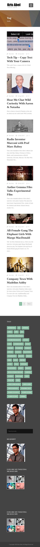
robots (28, 368)
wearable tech (26, 388)
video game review (14, 384)
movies (22, 360)
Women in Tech (12, 396)
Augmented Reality (14, 339)
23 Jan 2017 (21, 226)
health (21, 356)
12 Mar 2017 (21, 135)
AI (19, 327)
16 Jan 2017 (21, 275)
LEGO (15, 360)
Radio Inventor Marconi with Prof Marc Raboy (18, 143)
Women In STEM (26, 392)
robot (21, 368)
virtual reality (13, 388)
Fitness (10, 352)
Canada (25, 339)
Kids (9, 360)
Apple (10, 331)
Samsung (28, 372)
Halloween (27, 352)
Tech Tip (10, 380)
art (22, 331)
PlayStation (12, 368)
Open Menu (31, 5)
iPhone (29, 356)
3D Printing (11, 327)
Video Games (27, 384)
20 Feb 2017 (21, 183)
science (10, 376)
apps (16, 331)
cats (9, 344)
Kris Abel (11, 54)
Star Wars (19, 376)
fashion (27, 348)
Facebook (19, 348)
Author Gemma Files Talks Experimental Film (19, 191)
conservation (18, 344)
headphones (12, 356)
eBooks (10, 348)
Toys (17, 380)
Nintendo (24, 364)
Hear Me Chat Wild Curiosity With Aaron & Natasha (20, 103)
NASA (16, 364)
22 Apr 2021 (21, 96)
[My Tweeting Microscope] (16, 483)
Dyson (28, 344)
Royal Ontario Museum (15, 372)
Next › (29, 304)
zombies (22, 396)
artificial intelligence (15, 336)
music (10, 364)
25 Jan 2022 (21, 54)
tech (26, 376)
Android (25, 327)
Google (18, 352)
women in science (13, 392)
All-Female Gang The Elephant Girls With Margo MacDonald (20, 234)
